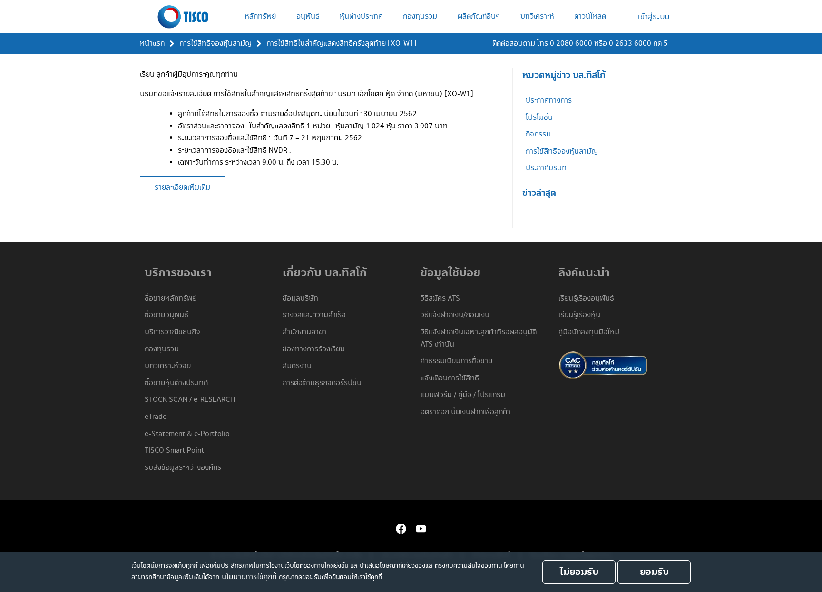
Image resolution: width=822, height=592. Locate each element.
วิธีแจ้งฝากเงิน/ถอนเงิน (455, 315)
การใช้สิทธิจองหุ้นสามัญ (215, 44)
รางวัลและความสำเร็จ (314, 315)
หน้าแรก (152, 44)
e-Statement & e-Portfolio (187, 434)
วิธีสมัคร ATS (440, 298)
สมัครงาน (297, 366)
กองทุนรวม (420, 16)
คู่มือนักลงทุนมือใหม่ (588, 332)
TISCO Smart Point (174, 451)
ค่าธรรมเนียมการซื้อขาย (456, 361)
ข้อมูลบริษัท (300, 298)
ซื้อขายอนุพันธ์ (166, 315)
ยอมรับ (654, 572)
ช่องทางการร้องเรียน (314, 349)
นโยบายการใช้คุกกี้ (249, 577)
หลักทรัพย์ (260, 16)
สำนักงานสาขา (304, 332)
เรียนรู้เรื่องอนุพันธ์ (586, 298)
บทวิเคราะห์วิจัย (168, 366)
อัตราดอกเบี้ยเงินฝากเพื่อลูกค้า (465, 412)
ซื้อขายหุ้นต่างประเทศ (176, 383)
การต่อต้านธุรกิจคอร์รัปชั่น (322, 383)
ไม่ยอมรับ (579, 572)
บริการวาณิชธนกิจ (172, 332)
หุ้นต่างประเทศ (361, 16)
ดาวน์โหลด (590, 16)
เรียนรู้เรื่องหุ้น (579, 315)
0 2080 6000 (571, 44)
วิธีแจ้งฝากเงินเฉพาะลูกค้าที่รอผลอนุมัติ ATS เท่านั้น (479, 338)
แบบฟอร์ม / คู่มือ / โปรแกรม (463, 395)
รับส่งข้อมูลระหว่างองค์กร (183, 468)
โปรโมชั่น (539, 118)
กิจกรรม (538, 134)
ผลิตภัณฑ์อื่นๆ (479, 16)
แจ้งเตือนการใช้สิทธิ (450, 378)
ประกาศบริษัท (546, 168)
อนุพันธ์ (308, 16)
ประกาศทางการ (549, 101)
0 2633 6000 (630, 44)
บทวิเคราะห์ (537, 16)
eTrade (155, 417)
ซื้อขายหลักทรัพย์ (170, 298)
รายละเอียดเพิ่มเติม (182, 188)
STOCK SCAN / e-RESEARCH (190, 400)
